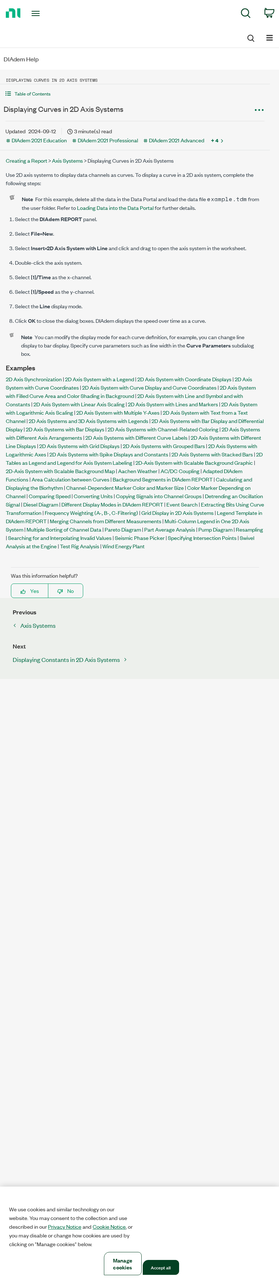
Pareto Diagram (123, 529)
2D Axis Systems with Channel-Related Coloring (163, 429)
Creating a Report (26, 160)
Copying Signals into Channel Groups (159, 496)
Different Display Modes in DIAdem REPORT (112, 504)
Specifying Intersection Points (202, 537)
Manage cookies (122, 1263)
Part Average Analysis (169, 529)
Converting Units (93, 496)
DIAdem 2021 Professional (108, 140)
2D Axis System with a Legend (99, 379)
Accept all (161, 1267)
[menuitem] (245, 14)
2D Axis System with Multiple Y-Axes (117, 412)
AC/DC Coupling (180, 471)
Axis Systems (67, 160)
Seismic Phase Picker (140, 537)
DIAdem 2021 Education (39, 140)
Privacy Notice (64, 1226)
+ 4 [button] (214, 140)
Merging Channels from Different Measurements (105, 521)
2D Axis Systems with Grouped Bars (164, 446)
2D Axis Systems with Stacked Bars (212, 454)
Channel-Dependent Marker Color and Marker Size (125, 487)
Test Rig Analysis (79, 546)
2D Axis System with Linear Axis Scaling (79, 404)
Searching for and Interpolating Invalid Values (60, 537)
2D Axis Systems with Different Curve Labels (136, 437)
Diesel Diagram (40, 504)
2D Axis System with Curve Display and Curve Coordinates (149, 387)
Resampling (249, 529)
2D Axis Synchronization (34, 379)
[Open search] (250, 37)
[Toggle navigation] (44, 13)
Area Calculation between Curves (70, 479)
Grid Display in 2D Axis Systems (177, 512)
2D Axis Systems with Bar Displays (65, 429)
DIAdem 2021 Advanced (176, 140)
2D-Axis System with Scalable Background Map (60, 471)
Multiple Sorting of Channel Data (64, 529)
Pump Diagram (215, 529)
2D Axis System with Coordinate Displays (184, 379)
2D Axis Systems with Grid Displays (79, 446)
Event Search (182, 504)
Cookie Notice (109, 1226)
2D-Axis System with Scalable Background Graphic (194, 462)
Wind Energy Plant (123, 546)
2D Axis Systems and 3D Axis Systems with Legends (88, 420)
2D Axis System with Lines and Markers (173, 404)
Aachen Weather (137, 471)
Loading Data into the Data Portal (115, 207)
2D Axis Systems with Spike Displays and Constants (108, 454)
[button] (135, 93)
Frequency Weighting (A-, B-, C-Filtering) (91, 512)
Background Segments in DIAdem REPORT (163, 479)
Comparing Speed (49, 496)
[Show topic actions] (259, 110)
